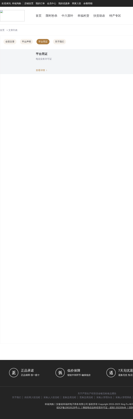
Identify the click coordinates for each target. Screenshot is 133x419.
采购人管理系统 (123, 397)
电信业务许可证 (44, 59)
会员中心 (51, 3)
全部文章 (9, 41)
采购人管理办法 (104, 397)
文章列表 (13, 30)
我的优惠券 (64, 3)
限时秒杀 (51, 15)
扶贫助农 (99, 15)
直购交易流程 (69, 397)
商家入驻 (76, 3)
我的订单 (40, 3)
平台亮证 (43, 41)
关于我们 (59, 41)
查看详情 (41, 70)
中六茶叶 (67, 15)
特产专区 (115, 15)
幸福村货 (83, 15)
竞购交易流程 (86, 397)
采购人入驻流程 (51, 397)
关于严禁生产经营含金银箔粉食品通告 (97, 393)
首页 (39, 15)
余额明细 (87, 3)
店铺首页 (28, 3)
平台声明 (26, 41)
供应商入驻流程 (32, 397)
